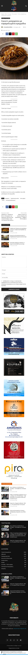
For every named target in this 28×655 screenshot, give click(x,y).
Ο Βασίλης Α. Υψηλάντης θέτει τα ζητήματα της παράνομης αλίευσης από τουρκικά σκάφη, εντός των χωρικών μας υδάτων (7, 217)
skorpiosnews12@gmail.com (19, 628)
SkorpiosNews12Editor (8, 27)
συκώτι (3, 200)
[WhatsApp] (16, 34)
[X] (10, 34)
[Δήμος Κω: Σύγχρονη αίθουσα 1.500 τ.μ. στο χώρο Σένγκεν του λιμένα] (5, 505)
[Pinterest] (13, 34)
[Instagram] (10, 640)
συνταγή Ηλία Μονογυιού (10, 200)
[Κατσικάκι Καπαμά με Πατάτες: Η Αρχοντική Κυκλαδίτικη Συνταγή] (5, 244)
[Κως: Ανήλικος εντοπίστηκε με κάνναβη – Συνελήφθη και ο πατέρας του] (5, 489)
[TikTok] (14, 640)
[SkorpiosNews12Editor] (2, 27)
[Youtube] (20, 640)
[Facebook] (7, 34)
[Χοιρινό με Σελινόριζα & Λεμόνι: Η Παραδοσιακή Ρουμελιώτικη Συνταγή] (5, 237)
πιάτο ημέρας (22, 198)
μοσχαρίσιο (7, 198)
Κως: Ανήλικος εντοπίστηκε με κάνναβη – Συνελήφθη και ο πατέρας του (18, 488)
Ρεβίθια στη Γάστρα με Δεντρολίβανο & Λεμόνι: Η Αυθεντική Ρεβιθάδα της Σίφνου (18, 230)
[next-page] (4, 249)
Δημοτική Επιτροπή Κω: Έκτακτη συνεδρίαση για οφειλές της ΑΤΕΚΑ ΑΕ (18, 512)
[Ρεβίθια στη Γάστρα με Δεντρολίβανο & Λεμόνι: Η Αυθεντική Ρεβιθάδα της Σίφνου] (5, 230)
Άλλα (6, 14)
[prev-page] (2, 249)
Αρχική (2, 14)
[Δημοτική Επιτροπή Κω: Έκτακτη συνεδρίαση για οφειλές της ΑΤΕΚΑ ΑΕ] (5, 512)
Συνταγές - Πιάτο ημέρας (12, 14)
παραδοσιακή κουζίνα (15, 198)
